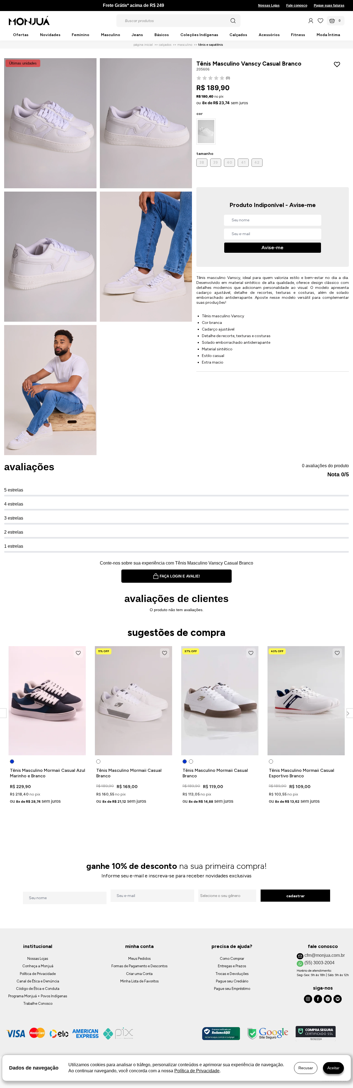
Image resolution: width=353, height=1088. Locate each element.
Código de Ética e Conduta (37, 989)
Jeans (137, 35)
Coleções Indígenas (199, 35)
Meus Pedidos (139, 959)
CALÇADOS (165, 45)
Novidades (50, 35)
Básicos (161, 35)
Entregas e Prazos (232, 966)
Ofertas (20, 35)
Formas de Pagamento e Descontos (139, 966)
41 (243, 162)
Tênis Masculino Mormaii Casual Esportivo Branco (301, 773)
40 (229, 162)
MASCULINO (184, 45)
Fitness (298, 35)
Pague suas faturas (329, 5)
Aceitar (333, 1068)
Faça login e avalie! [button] (180, 576)
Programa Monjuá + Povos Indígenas (37, 996)
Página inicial (143, 45)
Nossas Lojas (269, 5)
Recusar (305, 1068)
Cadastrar (295, 896)
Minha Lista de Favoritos (139, 981)
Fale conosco (296, 5)
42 (257, 162)
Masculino (110, 35)
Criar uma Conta (139, 974)
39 (215, 162)
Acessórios (269, 35)
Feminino (80, 35)
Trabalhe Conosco (37, 1003)
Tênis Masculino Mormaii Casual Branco (129, 773)
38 (201, 162)
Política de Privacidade (38, 974)
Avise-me (272, 248)
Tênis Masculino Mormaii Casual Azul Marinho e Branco (47, 773)
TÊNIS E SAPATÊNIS (210, 45)
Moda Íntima (328, 35)
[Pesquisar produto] (233, 21)
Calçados (238, 35)
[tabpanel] (47, 726)
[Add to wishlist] (338, 64)
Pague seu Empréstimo (232, 989)
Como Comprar (232, 959)
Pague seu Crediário (232, 981)
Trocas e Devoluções (231, 974)
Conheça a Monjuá (37, 966)
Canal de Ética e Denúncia (38, 981)
